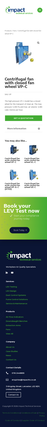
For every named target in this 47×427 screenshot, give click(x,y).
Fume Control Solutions (17, 299)
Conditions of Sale (29, 413)
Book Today (19, 230)
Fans (15, 31)
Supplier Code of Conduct (33, 420)
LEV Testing (11, 287)
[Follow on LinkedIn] (6, 272)
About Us (10, 347)
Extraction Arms (13, 325)
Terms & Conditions (11, 413)
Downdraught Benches (16, 321)
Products (8, 31)
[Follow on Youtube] (12, 272)
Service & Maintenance (16, 303)
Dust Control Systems (16, 295)
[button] (38, 43)
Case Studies (12, 351)
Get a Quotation (23, 118)
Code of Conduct (12, 420)
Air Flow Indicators (14, 317)
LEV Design (11, 291)
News (8, 355)
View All (9, 334)
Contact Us (11, 360)
